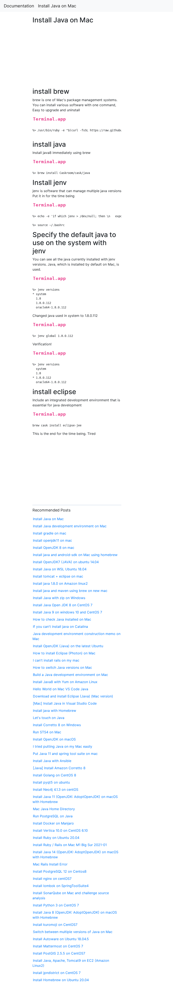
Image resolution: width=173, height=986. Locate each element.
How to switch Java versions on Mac (62, 667)
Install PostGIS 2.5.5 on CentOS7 (59, 953)
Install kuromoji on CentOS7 (55, 924)
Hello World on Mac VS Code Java (60, 689)
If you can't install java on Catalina (60, 626)
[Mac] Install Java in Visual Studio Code (65, 703)
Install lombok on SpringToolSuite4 (61, 886)
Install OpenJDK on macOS (54, 739)
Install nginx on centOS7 (52, 878)
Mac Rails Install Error (50, 864)
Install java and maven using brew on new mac (70, 591)
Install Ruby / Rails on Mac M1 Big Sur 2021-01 (70, 845)
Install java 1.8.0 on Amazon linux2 (60, 583)
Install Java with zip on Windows (59, 598)
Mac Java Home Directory (54, 809)
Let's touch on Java (48, 718)
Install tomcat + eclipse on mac (58, 576)
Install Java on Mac (57, 5)
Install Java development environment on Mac (70, 526)
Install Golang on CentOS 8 (54, 775)
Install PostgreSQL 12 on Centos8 (59, 871)
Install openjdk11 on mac (52, 540)
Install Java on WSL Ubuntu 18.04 (59, 569)
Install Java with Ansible (52, 761)
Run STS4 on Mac (47, 732)
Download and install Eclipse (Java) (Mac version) (73, 696)
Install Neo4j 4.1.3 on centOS (55, 789)
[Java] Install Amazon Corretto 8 (59, 768)
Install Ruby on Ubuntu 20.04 (56, 837)
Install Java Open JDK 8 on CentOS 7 (62, 605)
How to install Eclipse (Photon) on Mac (64, 653)
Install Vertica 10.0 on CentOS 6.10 (60, 830)
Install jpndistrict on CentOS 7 (57, 973)
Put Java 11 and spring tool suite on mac (65, 753)
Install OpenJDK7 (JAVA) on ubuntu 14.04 (66, 562)
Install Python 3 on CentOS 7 (56, 905)
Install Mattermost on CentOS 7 (58, 946)
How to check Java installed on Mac (62, 619)
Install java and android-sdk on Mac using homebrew (75, 555)
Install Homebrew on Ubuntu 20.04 (61, 980)
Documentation (19, 5)
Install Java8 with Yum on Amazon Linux (65, 682)
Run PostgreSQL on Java (53, 816)
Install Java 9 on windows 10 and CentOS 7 (67, 612)
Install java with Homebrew (54, 710)
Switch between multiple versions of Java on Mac (72, 932)
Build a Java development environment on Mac (70, 675)
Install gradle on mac (49, 533)
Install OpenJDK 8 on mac (53, 547)
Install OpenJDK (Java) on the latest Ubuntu (68, 646)
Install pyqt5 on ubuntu (51, 782)
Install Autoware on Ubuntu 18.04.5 (61, 939)
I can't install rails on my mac (56, 660)
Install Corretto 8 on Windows (57, 725)
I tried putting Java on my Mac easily (62, 746)
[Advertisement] (140, 260)
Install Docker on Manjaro (53, 823)
